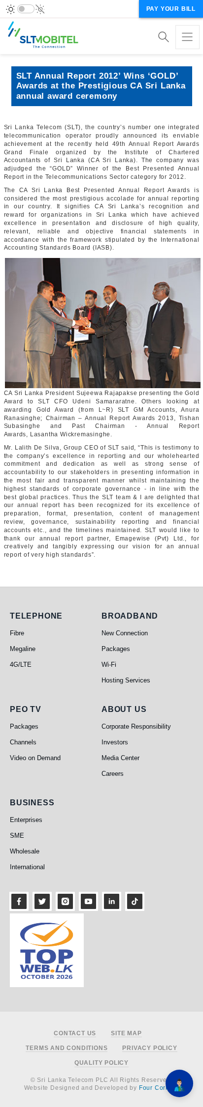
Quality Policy (101, 1063)
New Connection (125, 633)
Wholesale (24, 851)
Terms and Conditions (66, 1048)
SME (17, 835)
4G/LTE (21, 664)
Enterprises (26, 819)
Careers (113, 773)
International (27, 867)
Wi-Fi (109, 664)
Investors (115, 742)
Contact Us (75, 1033)
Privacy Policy (149, 1048)
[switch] (25, 8)
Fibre (17, 633)
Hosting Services (126, 680)
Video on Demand (35, 758)
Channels (23, 742)
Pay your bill (171, 8)
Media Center (120, 758)
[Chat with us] (179, 1083)
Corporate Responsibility (136, 726)
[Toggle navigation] (187, 37)
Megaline (22, 649)
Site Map (126, 1033)
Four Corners (159, 1087)
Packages (116, 649)
